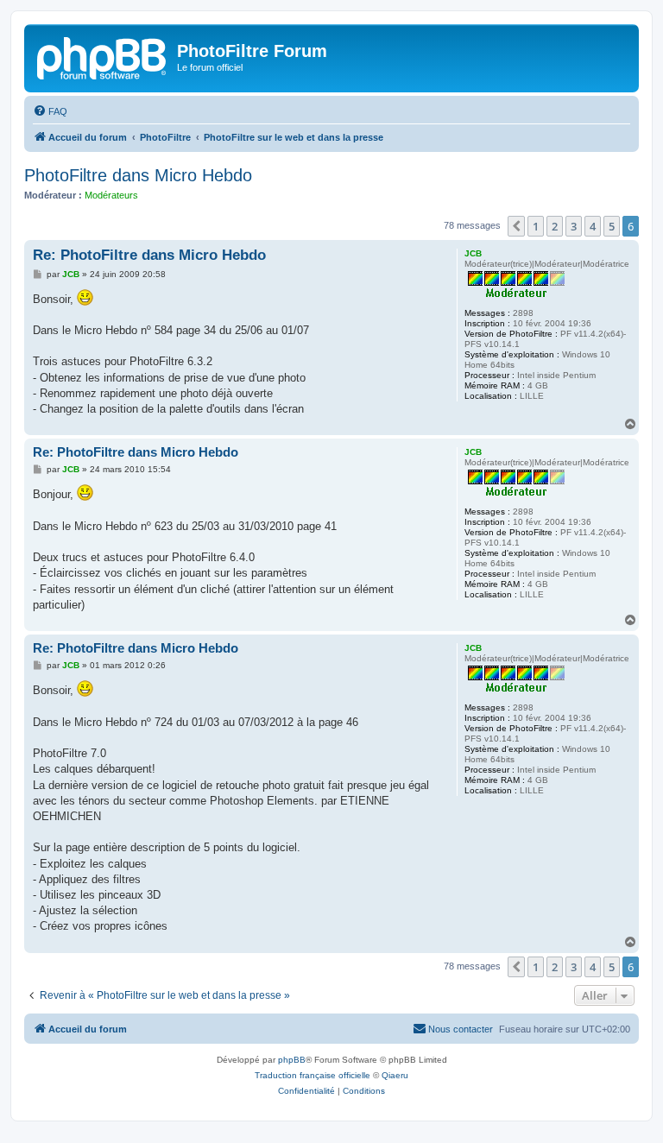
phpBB (292, 1059)
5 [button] (612, 226)
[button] (516, 226)
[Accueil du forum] (102, 56)
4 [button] (593, 226)
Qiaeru (395, 1075)
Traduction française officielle (312, 1075)
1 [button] (536, 226)
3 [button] (574, 226)
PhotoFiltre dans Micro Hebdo (138, 175)
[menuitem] (50, 111)
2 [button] (555, 226)
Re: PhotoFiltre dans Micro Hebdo (149, 255)
